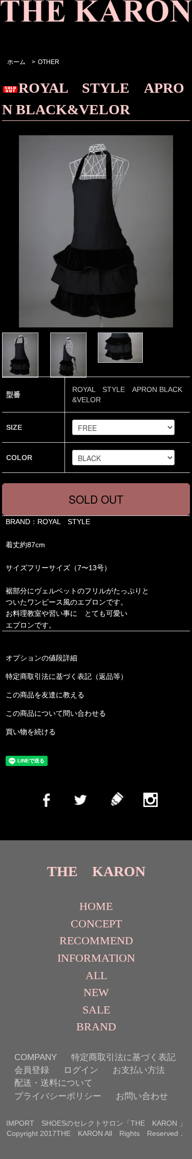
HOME (96, 906)
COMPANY (35, 1057)
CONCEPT (96, 923)
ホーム (16, 62)
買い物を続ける (31, 732)
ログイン (80, 1070)
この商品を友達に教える (45, 695)
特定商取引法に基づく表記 (123, 1057)
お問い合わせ (142, 1096)
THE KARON (96, 871)
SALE (96, 1009)
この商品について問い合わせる (56, 713)
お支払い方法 (139, 1070)
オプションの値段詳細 (41, 658)
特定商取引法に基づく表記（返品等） (66, 676)
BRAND (96, 1026)
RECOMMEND (96, 940)
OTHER (48, 62)
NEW (96, 992)
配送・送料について (53, 1083)
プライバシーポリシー (57, 1096)
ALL (96, 975)
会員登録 (31, 1070)
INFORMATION (96, 957)
